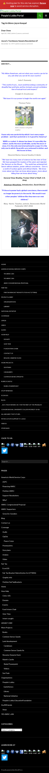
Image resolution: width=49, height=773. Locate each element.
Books (5, 632)
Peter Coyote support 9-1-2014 (13, 419)
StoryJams (5, 428)
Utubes (5, 555)
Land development (10, 641)
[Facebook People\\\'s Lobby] (12, 445)
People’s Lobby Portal (12, 15)
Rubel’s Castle (6, 381)
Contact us (8, 353)
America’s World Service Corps (13, 269)
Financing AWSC (9, 486)
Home (3, 264)
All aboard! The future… (11, 414)
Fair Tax (4, 288)
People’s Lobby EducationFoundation (17, 700)
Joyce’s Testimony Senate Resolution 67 (19, 41)
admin (14, 33)
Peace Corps (9, 541)
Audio (3, 330)
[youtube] (30, 445)
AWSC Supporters (8, 509)
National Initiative (8, 311)
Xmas (5, 709)
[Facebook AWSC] (8, 445)
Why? (5, 500)
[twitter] (39, 445)
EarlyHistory (8, 687)
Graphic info (7, 577)
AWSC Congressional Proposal (16, 283)
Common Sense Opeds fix (13, 377)
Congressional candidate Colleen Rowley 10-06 (20, 409)
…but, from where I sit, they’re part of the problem (21, 405)
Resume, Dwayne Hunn (12, 358)
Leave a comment (23, 33)
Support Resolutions (11, 495)
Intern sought (8, 618)
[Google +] (35, 445)
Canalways (8, 372)
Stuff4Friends (7, 391)
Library (7, 306)
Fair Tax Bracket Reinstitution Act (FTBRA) (20, 292)
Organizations (10, 302)
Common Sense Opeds (12, 637)
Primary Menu (46, 16)
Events (5, 605)
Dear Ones (6, 30)
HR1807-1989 (6, 623)
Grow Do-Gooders (10, 514)
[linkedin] (26, 445)
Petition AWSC (8, 491)
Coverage (5, 316)
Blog (3, 400)
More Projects (7, 363)
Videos (4, 423)
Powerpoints (8, 546)
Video (3, 325)
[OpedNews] (3, 445)
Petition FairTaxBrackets (12, 582)
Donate (7, 339)
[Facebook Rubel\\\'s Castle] (17, 445)
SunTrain (7, 367)
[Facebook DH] (21, 445)
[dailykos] (44, 445)
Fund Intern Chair (11, 349)
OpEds (3, 320)
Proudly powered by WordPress (12, 770)
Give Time (7, 344)
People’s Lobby (7, 297)
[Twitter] (5, 451)
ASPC (5, 482)
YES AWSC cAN (9, 274)
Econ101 (4, 395)
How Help (5, 335)
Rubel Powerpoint (11, 386)
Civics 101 (7, 596)
